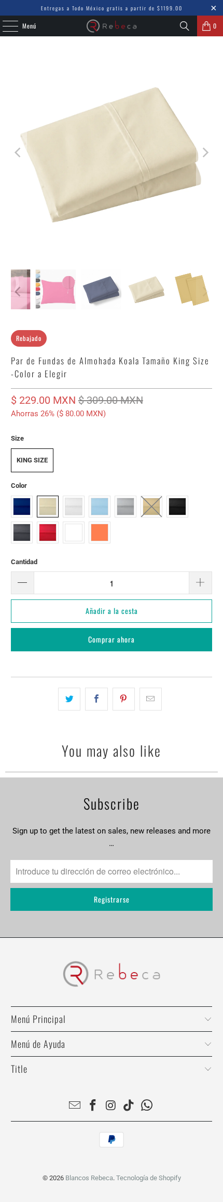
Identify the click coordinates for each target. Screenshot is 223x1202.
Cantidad (24, 562)
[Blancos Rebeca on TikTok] (129, 1106)
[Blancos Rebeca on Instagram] (111, 1106)
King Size (32, 460)
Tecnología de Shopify (148, 1178)
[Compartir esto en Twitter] (69, 699)
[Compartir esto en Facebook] (96, 699)
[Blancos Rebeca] (112, 26)
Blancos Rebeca (89, 1178)
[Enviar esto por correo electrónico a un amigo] (151, 699)
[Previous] (18, 153)
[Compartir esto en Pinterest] (124, 699)
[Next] (204, 153)
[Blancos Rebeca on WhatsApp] (147, 1106)
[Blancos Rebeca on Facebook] (93, 1106)
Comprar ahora (111, 639)
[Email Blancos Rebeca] (75, 1106)
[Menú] (4, 26)
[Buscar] (184, 26)
